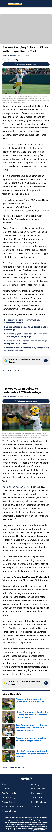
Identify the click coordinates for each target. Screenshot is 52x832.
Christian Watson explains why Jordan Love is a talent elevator (26, 349)
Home (4, 371)
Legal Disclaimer (39, 802)
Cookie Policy (8, 802)
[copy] (17, 60)
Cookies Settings (10, 811)
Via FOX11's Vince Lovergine (16, 487)
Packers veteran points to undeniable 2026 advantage (26, 328)
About (5, 784)
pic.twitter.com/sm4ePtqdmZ (16, 207)
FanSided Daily (9, 793)
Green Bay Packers (17, 371)
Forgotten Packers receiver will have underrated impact (22, 321)
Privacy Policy (8, 797)
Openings (35, 784)
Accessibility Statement (13, 806)
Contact (6, 788)
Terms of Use (37, 797)
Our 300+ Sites (38, 788)
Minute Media (14, 817)
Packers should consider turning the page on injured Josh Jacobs (25, 342)
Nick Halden (10, 55)
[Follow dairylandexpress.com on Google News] (46, 360)
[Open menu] (3, 3)
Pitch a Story (37, 793)
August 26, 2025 (42, 210)
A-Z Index (36, 806)
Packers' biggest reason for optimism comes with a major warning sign (27, 335)
